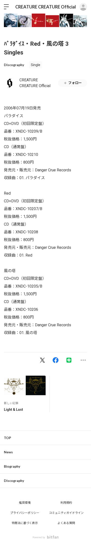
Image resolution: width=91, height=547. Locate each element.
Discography (14, 65)
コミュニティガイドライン (66, 513)
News (8, 452)
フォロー (75, 83)
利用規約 (66, 502)
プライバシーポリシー (24, 513)
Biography (12, 466)
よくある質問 (66, 523)
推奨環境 (25, 502)
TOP (7, 438)
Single (35, 65)
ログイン (83, 7)
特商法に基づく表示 (25, 523)
